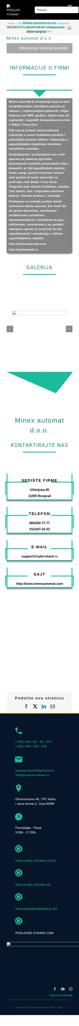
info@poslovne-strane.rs (32, 775)
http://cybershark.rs (23, 249)
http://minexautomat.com (27, 244)
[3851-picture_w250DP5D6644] (39, 312)
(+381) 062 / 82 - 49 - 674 (33, 741)
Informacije (28, 48)
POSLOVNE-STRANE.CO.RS (35, 861)
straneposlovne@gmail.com (34, 770)
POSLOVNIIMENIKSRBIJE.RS (36, 909)
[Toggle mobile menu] (70, 6)
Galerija (46, 48)
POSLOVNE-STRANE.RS (32, 885)
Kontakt (61, 48)
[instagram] (70, 989)
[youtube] (63, 989)
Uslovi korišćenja (60, 995)
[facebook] (55, 989)
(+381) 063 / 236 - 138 (31, 746)
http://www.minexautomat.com (39, 583)
